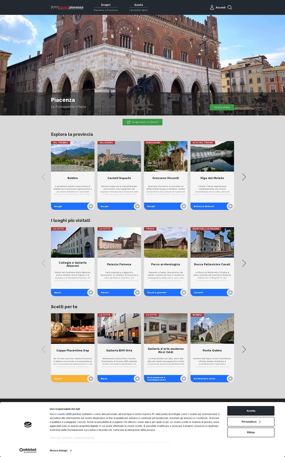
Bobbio (73, 178)
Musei (57, 292)
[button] (281, 57)
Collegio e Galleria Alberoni (73, 264)
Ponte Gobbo (212, 350)
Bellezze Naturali (204, 206)
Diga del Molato (212, 178)
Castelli (198, 292)
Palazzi (105, 292)
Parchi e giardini (156, 292)
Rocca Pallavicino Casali (212, 264)
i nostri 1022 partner (69, 414)
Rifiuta (251, 432)
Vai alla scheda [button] (222, 107)
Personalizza (249, 421)
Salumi (58, 378)
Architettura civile (204, 378)
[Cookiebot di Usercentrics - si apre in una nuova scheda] (28, 450)
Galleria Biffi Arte (119, 350)
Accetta (251, 410)
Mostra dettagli (58, 450)
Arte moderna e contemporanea (156, 378)
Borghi (58, 206)
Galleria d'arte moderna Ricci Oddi (166, 350)
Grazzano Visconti (165, 178)
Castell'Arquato (119, 178)
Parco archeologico (165, 264)
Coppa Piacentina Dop (72, 350)
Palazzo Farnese (119, 264)
